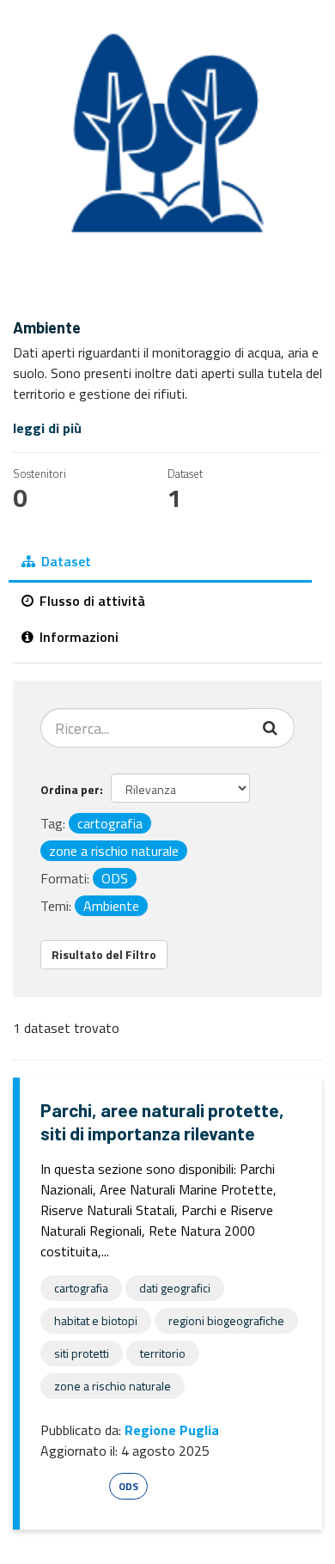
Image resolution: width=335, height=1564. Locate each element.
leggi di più (47, 428)
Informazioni (77, 636)
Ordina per (70, 789)
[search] (272, 728)
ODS (128, 1486)
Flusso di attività (90, 600)
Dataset (64, 561)
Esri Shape (72, 1486)
